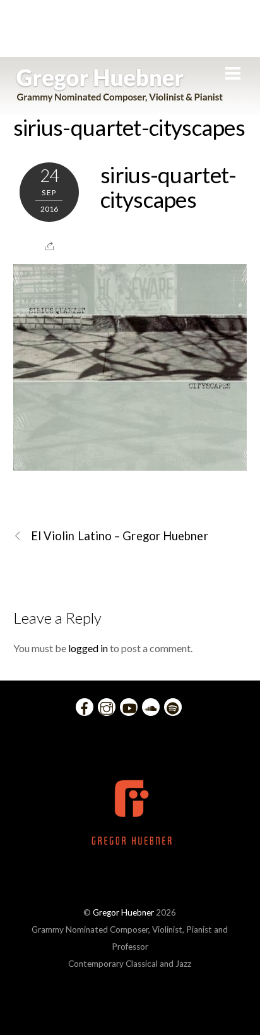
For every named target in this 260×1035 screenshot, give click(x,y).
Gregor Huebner (123, 912)
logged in (88, 648)
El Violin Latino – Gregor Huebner (119, 536)
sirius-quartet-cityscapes (129, 127)
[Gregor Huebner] (119, 96)
